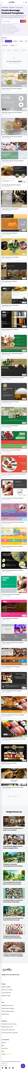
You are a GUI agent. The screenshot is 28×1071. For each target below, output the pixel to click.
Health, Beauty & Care (7, 1027)
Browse (6, 45)
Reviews (4, 1054)
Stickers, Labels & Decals (8, 1011)
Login (3, 1051)
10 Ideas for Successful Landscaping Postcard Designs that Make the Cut (12, 866)
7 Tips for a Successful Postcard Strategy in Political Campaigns (13, 955)
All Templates (4, 7)
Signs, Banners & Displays (8, 1008)
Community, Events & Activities (10, 1032)
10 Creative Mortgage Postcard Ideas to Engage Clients (12, 847)
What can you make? (7, 990)
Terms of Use (4, 1063)
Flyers (21, 41)
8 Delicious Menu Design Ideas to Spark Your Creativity (13, 829)
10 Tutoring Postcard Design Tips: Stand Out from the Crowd (13, 919)
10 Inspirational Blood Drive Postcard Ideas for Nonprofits (12, 937)
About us (4, 1042)
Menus (15, 41)
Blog (3, 1045)
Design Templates (6, 987)
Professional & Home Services (9, 1024)
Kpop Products (5, 1014)
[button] (24, 86)
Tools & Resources (6, 992)
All (2, 41)
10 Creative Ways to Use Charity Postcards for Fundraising (13, 901)
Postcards (11, 7)
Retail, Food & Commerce (8, 1030)
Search (23, 21)
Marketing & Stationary (7, 1005)
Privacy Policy (5, 1065)
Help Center (5, 1048)
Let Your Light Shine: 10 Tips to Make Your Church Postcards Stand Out (12, 884)
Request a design (6, 995)
